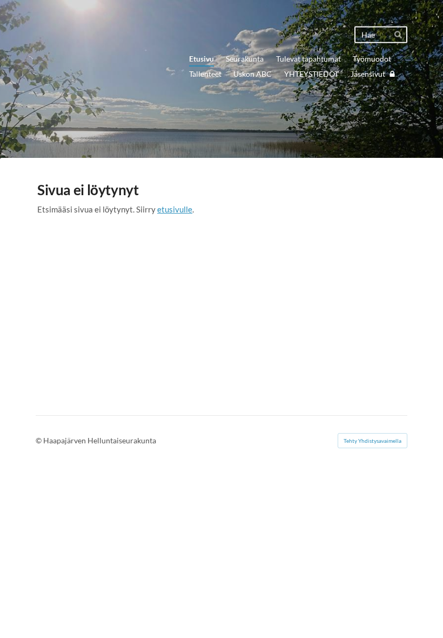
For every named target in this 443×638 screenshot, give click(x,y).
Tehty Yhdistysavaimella (372, 440)
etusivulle (174, 209)
